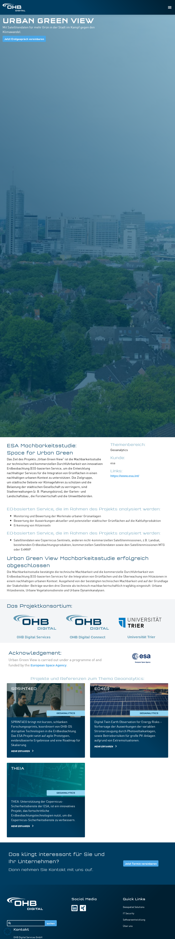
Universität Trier (141, 637)
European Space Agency (48, 665)
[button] (169, 7)
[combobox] (26, 923)
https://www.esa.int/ (124, 476)
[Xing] (83, 908)
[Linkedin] (74, 908)
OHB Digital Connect (87, 637)
